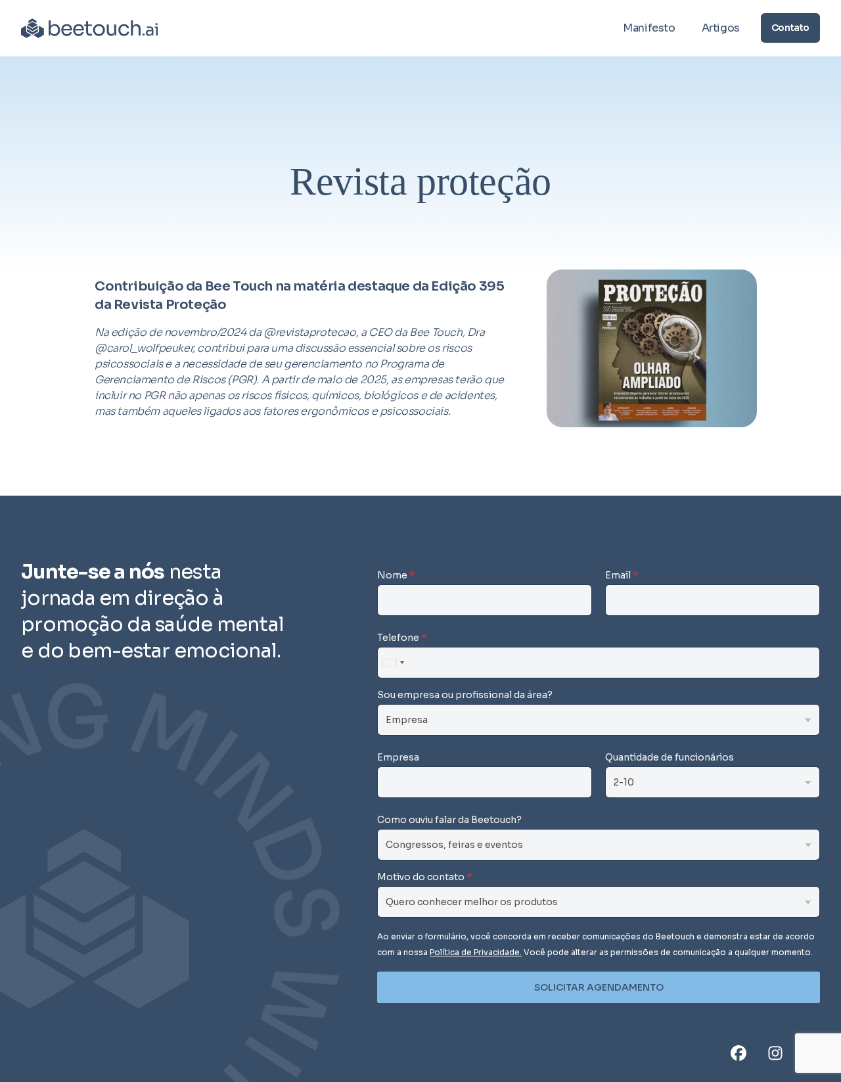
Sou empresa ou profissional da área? (465, 695)
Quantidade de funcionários (669, 757)
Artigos (721, 28)
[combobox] (393, 662)
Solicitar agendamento (599, 987)
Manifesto (649, 28)
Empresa (398, 757)
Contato (790, 28)
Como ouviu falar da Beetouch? (449, 820)
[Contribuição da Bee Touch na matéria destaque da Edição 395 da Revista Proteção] (652, 348)
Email (622, 575)
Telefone (402, 638)
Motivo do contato (424, 877)
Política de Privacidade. (476, 952)
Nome (396, 575)
